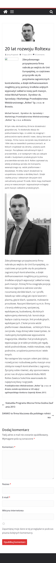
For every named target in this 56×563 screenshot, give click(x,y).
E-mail (6, 497)
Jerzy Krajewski (12, 54)
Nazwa (6, 484)
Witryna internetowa (13, 510)
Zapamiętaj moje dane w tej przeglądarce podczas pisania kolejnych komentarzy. (27, 530)
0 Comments (40, 54)
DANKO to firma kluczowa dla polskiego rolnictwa (26, 415)
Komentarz (8, 447)
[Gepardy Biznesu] (5, 11)
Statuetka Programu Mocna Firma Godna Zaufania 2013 (29, 404)
